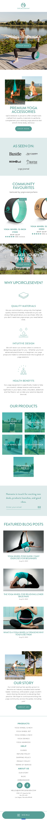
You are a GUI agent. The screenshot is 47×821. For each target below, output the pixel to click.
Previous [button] (5, 256)
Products (23, 723)
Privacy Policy (23, 761)
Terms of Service (23, 765)
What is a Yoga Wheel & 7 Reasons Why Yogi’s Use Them (23, 633)
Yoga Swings (23, 739)
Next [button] (41, 256)
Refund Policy (23, 754)
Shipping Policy (23, 757)
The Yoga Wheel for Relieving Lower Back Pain (23, 595)
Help (23, 746)
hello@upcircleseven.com (23, 790)
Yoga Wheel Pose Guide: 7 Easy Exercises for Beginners (23, 557)
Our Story (23, 773)
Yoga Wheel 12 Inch (23, 728)
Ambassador (23, 780)
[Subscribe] (39, 507)
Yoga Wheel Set (23, 731)
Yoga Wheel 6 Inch (23, 735)
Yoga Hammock (23, 742)
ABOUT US (23, 707)
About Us (23, 768)
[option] (23, 259)
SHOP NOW (23, 46)
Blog (23, 776)
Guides (23, 750)
